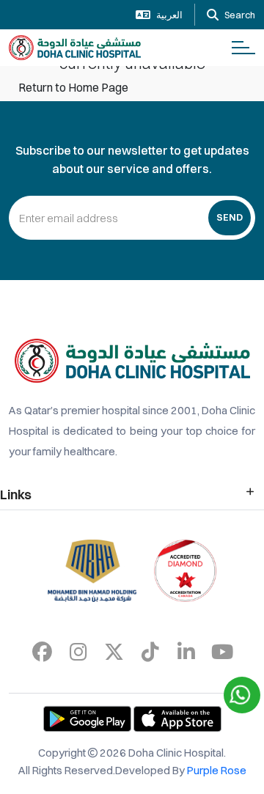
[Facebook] (42, 651)
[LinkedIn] (186, 651)
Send (229, 217)
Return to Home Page (73, 87)
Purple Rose (216, 770)
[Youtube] (222, 651)
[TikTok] (150, 651)
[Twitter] (114, 651)
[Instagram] (78, 651)
